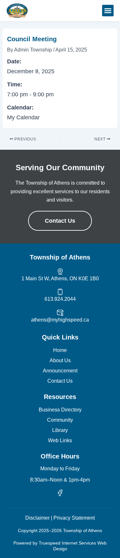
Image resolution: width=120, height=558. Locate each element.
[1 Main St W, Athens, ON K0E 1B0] (60, 271)
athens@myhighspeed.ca (60, 320)
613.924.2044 (60, 299)
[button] (108, 10)
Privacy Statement (74, 518)
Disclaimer (37, 518)
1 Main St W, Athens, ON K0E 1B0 (60, 278)
